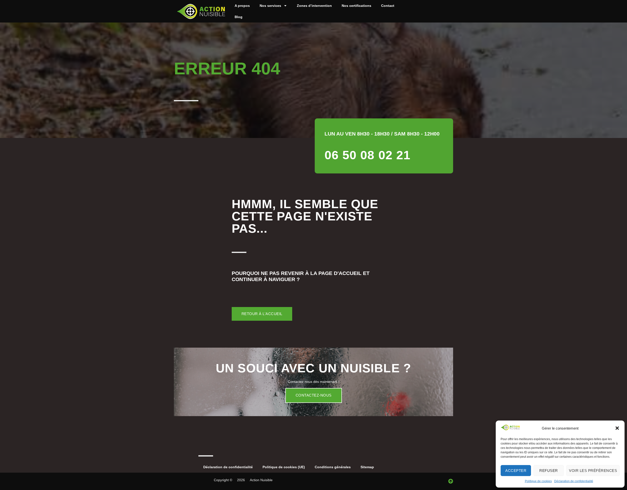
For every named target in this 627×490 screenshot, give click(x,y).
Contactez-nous (314, 395)
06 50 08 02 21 (367, 155)
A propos (242, 6)
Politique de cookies (538, 481)
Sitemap (367, 467)
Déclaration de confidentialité (573, 481)
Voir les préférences (593, 470)
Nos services (270, 6)
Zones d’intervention (314, 6)
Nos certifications (356, 6)
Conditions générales (333, 467)
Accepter (515, 470)
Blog (238, 17)
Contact (387, 6)
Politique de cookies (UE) (284, 467)
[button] (617, 428)
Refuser (548, 470)
